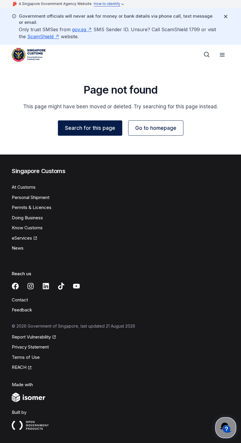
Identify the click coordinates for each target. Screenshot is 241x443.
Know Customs (27, 227)
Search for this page (90, 128)
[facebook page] (15, 286)
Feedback (22, 310)
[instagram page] (30, 286)
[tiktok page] (61, 286)
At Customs (24, 187)
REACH (19, 367)
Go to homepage (155, 128)
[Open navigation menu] (222, 55)
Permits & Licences (31, 207)
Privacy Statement (30, 347)
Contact (20, 300)
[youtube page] (76, 286)
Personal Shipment (30, 197)
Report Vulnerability (31, 337)
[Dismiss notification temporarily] (226, 16)
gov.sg (79, 29)
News (18, 248)
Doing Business (27, 217)
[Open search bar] (207, 55)
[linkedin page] (45, 286)
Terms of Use (26, 357)
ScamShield (40, 36)
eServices (22, 238)
